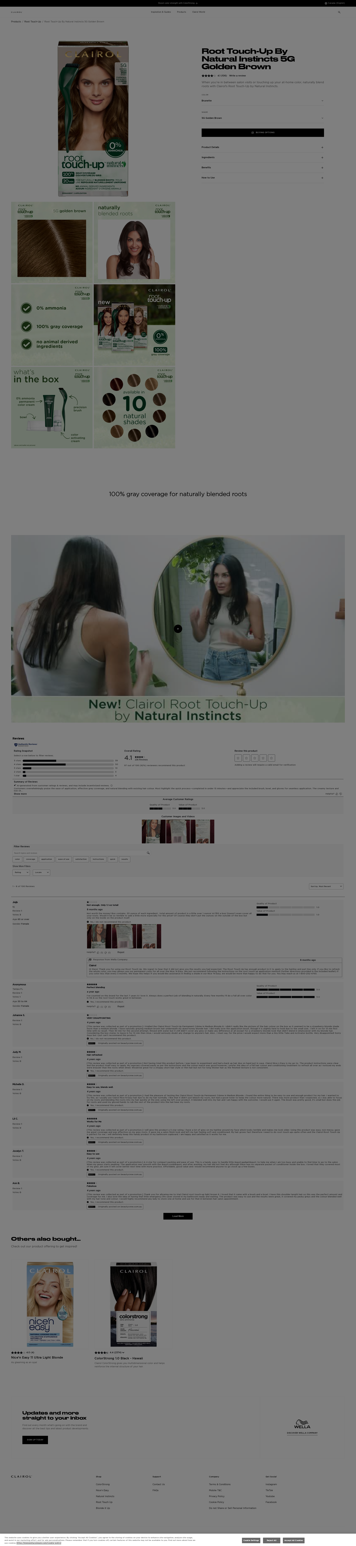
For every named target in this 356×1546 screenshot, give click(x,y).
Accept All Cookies (293, 1540)
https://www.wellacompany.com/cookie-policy (39, 1543)
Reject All (271, 1540)
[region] (178, 1540)
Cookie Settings (251, 1540)
